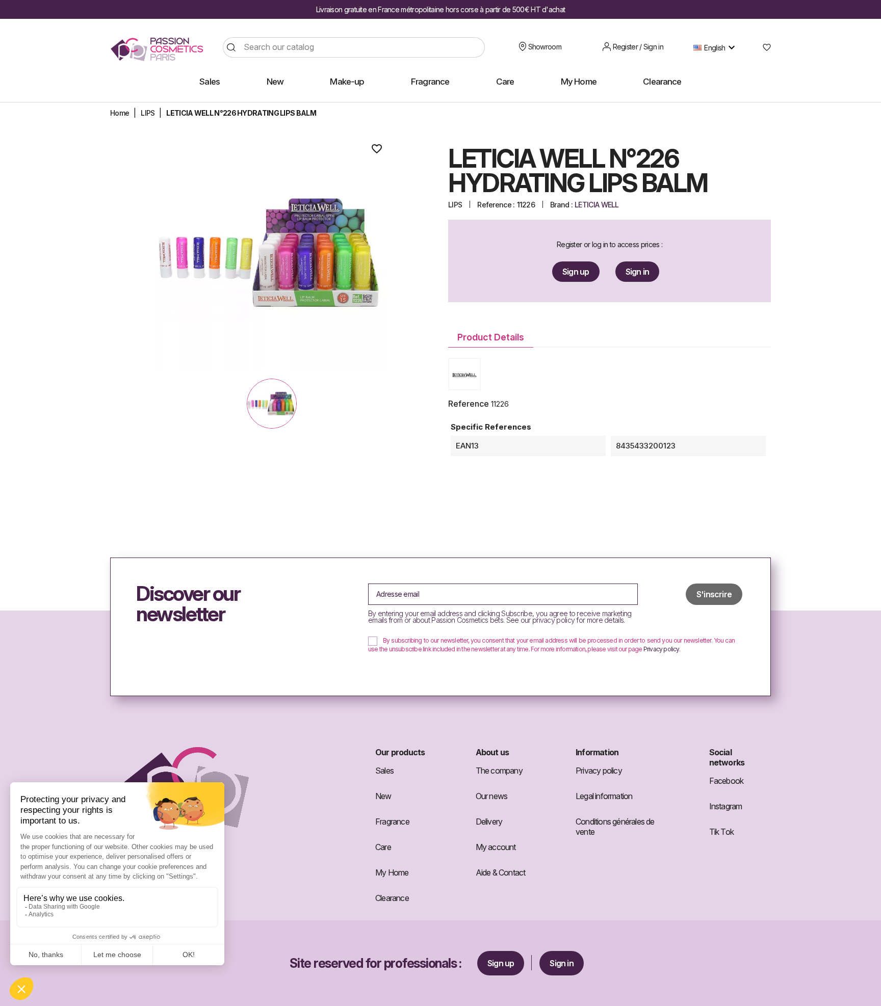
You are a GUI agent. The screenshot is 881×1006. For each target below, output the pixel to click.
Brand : (561, 204)
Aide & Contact (501, 872)
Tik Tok (721, 832)
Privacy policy (661, 649)
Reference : (495, 204)
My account (496, 847)
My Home (391, 872)
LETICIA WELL (597, 204)
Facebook (726, 781)
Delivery (489, 821)
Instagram (725, 806)
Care (383, 847)
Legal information (604, 796)
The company (499, 770)
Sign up (575, 272)
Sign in (637, 272)
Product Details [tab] (490, 337)
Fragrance (392, 821)
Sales (384, 770)
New (383, 796)
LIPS (455, 204)
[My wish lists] (763, 47)
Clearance (392, 898)
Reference (468, 404)
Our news (492, 796)
